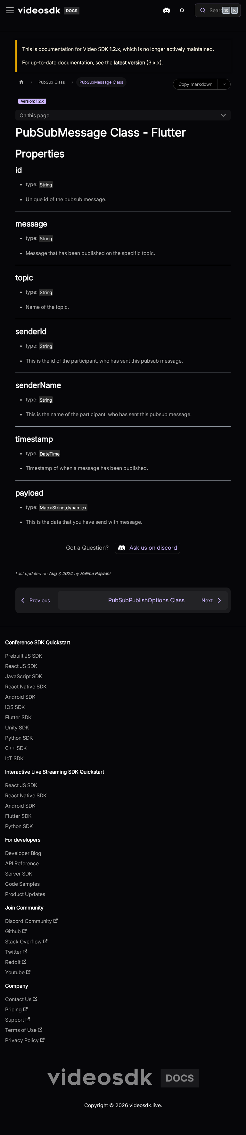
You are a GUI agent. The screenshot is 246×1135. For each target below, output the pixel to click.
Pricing (13, 1009)
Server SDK (18, 873)
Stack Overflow (23, 941)
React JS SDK (21, 666)
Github (13, 931)
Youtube (15, 972)
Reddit (12, 962)
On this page (34, 115)
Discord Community (28, 921)
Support (14, 1019)
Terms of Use (21, 1030)
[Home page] (21, 82)
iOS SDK (15, 707)
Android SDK (20, 697)
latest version (129, 62)
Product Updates (25, 894)
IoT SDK (14, 758)
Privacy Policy (22, 1040)
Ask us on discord (153, 547)
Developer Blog (23, 853)
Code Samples (22, 884)
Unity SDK (17, 727)
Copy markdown (195, 84)
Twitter (13, 952)
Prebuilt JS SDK (23, 656)
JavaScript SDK (23, 676)
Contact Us (18, 999)
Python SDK (19, 738)
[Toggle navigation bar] (10, 10)
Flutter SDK (18, 717)
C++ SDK (16, 748)
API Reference (22, 863)
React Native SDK (26, 686)
